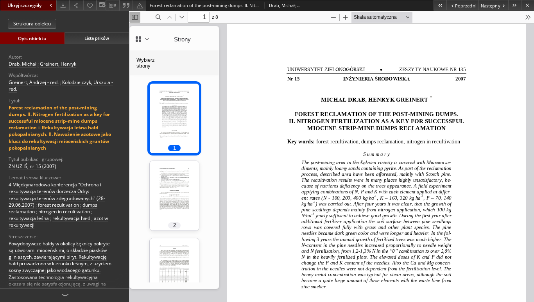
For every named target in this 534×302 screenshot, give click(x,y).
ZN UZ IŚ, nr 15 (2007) (32, 166)
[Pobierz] (63, 5)
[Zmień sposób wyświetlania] (101, 5)
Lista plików (96, 38)
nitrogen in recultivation (64, 211)
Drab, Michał (22, 64)
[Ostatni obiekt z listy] (514, 5)
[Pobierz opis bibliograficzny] (112, 5)
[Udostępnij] (76, 5)
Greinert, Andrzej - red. (34, 82)
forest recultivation (58, 205)
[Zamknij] (527, 5)
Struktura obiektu (32, 23)
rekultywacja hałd (71, 218)
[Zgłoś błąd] (139, 5)
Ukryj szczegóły (24, 5)
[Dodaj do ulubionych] (90, 5)
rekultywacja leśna (29, 218)
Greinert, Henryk (58, 64)
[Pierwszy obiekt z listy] (440, 5)
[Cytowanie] (126, 5)
